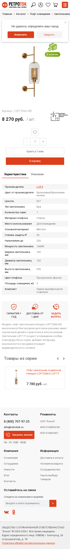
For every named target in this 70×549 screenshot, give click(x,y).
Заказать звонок (22, 434)
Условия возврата (51, 463)
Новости (9, 469)
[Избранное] (48, 5)
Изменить (20, 34)
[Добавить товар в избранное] (35, 132)
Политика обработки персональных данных (28, 543)
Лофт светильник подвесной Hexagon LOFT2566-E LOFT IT (43, 372)
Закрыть (49, 34)
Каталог (21, 13)
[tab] (15, 174)
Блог (7, 475)
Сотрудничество (50, 469)
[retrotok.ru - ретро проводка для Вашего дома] (14, 5)
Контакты (10, 481)
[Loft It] (59, 116)
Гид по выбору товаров (49, 477)
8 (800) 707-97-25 (16, 421)
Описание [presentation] (37, 174)
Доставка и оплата (51, 457)
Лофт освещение (40, 13)
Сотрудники (11, 463)
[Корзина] (55, 5)
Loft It (40, 186)
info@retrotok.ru (13, 427)
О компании (11, 457)
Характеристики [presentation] (15, 174)
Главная (7, 13)
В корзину (35, 161)
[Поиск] (33, 5)
